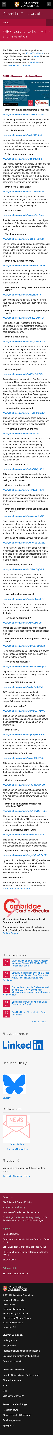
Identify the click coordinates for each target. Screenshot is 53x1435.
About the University (13, 1369)
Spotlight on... (9, 1425)
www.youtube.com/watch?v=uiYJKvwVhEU (24, 599)
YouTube (34, 62)
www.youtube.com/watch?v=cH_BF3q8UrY (23, 239)
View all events (39, 1022)
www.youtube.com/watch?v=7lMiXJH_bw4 (23, 490)
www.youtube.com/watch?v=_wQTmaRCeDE (25, 855)
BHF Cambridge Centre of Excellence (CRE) (24, 1247)
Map (5, 1391)
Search (49, 4)
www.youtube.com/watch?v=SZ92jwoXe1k (23, 318)
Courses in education (13, 1361)
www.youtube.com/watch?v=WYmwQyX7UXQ (25, 811)
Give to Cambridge (12, 1380)
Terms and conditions (13, 1322)
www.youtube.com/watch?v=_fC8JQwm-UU (24, 785)
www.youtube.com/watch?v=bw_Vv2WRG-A (24, 341)
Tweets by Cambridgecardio (16, 1176)
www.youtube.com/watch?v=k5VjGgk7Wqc (23, 374)
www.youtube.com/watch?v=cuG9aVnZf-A (23, 433)
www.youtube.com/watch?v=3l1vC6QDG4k (23, 569)
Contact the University (13, 1300)
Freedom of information (14, 1309)
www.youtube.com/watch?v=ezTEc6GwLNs (24, 191)
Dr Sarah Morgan (35, 1220)
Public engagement (12, 1420)
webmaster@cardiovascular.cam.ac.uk (21, 1212)
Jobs (5, 1385)
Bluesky (6, 1098)
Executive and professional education (21, 1356)
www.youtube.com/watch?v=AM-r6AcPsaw (23, 215)
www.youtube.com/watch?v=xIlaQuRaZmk (23, 687)
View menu (4, 4)
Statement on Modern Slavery (17, 1318)
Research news (10, 1410)
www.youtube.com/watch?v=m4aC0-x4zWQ (24, 711)
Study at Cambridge (13, 1334)
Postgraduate (9, 1345)
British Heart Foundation (14, 1273)
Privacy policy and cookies (15, 1313)
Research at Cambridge (15, 1404)
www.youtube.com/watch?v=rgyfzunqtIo (22, 295)
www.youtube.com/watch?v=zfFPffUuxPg (22, 159)
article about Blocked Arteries (17, 888)
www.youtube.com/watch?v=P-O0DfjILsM (23, 623)
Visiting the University (13, 1396)
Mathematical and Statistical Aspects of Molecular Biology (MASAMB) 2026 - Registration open (30, 963)
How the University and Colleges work (21, 1375)
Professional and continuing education (21, 1351)
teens (36, 56)
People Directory (11, 1234)
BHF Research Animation (20, 65)
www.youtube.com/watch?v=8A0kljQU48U (23, 469)
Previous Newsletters (17, 1149)
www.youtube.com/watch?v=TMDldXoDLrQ (24, 413)
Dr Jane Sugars (10, 933)
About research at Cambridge (17, 1415)
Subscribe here (17, 1144)
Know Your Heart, (34, 53)
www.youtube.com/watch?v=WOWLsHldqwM (24, 666)
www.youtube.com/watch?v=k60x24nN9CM (24, 265)
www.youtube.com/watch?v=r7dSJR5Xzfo (23, 135)
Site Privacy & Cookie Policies (17, 1202)
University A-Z (9, 1327)
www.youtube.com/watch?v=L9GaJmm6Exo (24, 646)
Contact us (8, 1197)
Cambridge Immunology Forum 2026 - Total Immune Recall (30, 1003)
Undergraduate (10, 1340)
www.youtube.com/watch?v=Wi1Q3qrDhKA (24, 835)
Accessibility (9, 1304)
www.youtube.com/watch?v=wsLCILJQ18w (23, 758)
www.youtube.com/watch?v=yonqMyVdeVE (24, 734)
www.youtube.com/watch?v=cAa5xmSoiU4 (23, 516)
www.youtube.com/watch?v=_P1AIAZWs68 (24, 114)
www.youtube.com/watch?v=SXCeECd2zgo (24, 543)
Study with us (9, 1260)
